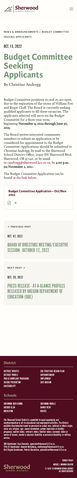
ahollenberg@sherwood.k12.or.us (50, 447)
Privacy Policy (67, 460)
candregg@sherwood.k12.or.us (28, 163)
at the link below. (25, 178)
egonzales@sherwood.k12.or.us (42, 444)
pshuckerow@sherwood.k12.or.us (53, 450)
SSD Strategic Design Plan (52, 371)
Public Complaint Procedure (16, 378)
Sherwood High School (13, 404)
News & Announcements (21, 32)
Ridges (43, 411)
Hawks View (45, 407)
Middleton (8, 411)
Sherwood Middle (48, 404)
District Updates (11, 371)
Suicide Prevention (12, 382)
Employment (45, 378)
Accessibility (10, 386)
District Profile (11, 375)
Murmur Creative (67, 464)
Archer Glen (9, 407)
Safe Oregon (45, 382)
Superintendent (47, 375)
